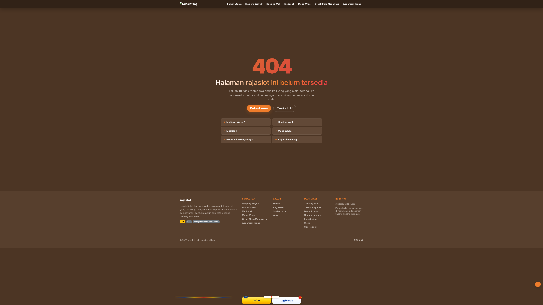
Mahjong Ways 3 (253, 4)
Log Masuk (279, 207)
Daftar (276, 203)
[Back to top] (538, 284)
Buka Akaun (259, 108)
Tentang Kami (311, 203)
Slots (307, 223)
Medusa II (289, 4)
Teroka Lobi (285, 108)
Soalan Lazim (280, 211)
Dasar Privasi (311, 211)
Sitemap (358, 240)
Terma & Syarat (312, 207)
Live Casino (310, 219)
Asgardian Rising (352, 4)
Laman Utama (234, 4)
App (275, 215)
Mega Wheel (304, 4)
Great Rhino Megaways (327, 4)
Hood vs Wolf (273, 4)
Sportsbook (310, 227)
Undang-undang (312, 215)
